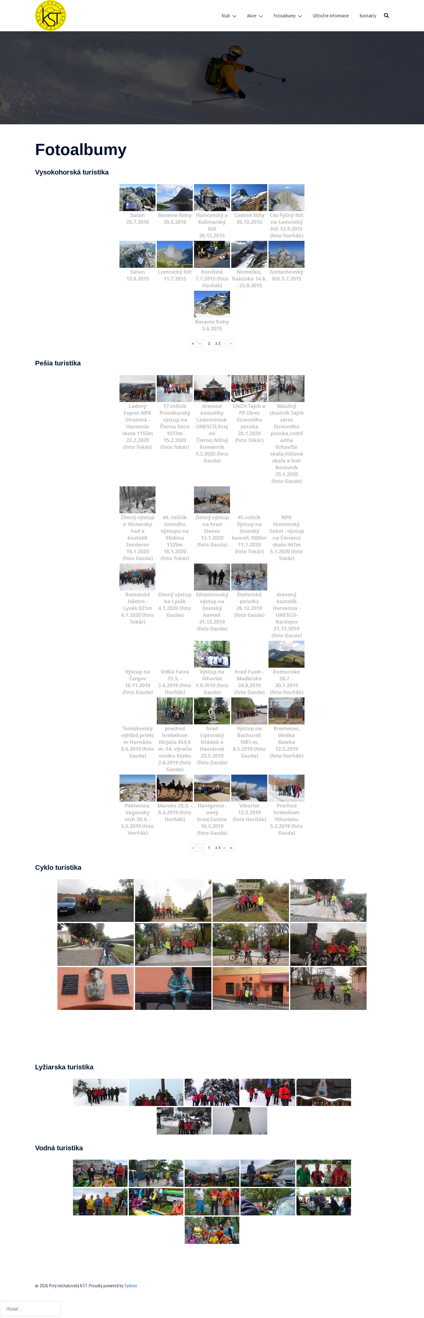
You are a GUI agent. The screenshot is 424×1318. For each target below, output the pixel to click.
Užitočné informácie (331, 15)
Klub (226, 15)
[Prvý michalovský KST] (50, 15)
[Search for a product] (386, 15)
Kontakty (368, 15)
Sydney (130, 1285)
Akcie (251, 15)
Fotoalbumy (284, 15)
